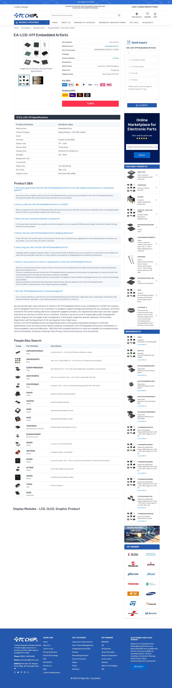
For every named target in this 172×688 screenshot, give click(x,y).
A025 (28, 418)
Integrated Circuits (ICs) (81, 649)
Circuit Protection (79, 659)
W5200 (29, 476)
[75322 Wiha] (17, 485)
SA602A (30, 401)
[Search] (119, 15)
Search (142, 155)
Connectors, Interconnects (82, 642)
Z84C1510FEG (32, 376)
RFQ (91, 103)
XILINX (98, 678)
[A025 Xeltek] (17, 419)
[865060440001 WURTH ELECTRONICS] (17, 435)
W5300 (29, 459)
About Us (65, 22)
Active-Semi (106, 659)
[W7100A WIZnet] (17, 469)
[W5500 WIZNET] (17, 444)
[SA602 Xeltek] (17, 394)
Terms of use (48, 649)
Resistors (75, 669)
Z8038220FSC (33, 359)
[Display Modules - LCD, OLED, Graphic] (26, 515)
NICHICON (105, 642)
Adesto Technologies (109, 666)
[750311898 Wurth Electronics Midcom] (17, 427)
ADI (103, 669)
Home (55, 22)
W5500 (29, 442)
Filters (74, 666)
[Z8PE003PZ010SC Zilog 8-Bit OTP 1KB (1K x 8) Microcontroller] (17, 352)
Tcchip (92, 678)
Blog (44, 669)
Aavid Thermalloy (108, 652)
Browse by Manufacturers (112, 22)
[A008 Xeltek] (17, 410)
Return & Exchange (50, 656)
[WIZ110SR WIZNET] (17, 452)
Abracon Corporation (109, 656)
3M (103, 645)
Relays (74, 662)
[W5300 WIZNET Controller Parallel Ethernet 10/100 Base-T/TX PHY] (17, 460)
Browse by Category (84, 22)
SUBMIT (143, 105)
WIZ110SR (30, 451)
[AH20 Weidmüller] (17, 494)
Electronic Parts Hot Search (141, 639)
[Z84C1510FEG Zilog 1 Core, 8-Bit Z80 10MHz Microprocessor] (17, 377)
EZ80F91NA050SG (34, 368)
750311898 (31, 426)
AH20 (28, 492)
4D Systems (106, 649)
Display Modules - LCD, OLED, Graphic (61, 28)
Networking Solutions (80, 656)
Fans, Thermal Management (82, 645)
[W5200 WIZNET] (17, 477)
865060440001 (33, 434)
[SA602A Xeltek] (17, 402)
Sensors (75, 652)
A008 (28, 409)
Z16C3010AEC (32, 384)
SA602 (29, 393)
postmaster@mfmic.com (29, 660)
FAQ (44, 659)
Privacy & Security (50, 652)
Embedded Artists (112, 46)
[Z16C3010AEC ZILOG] (17, 385)
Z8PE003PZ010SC (34, 351)
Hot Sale (134, 22)
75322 (29, 484)
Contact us (47, 666)
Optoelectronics (39, 28)
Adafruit (105, 662)
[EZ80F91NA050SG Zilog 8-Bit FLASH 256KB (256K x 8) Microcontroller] (17, 369)
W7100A (29, 467)
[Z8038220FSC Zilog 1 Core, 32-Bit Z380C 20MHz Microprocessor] (17, 360)
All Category (25, 28)
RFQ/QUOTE (147, 22)
